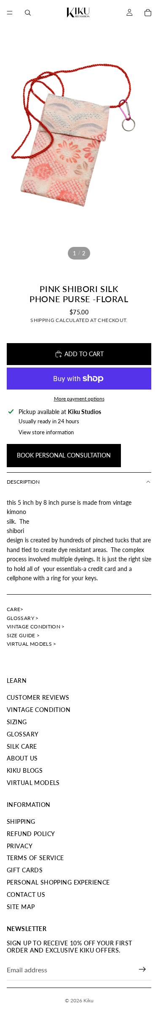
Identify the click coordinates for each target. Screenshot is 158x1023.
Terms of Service (35, 857)
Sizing (17, 721)
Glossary (22, 734)
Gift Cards (25, 870)
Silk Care (22, 746)
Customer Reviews (38, 697)
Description (23, 482)
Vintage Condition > (36, 626)
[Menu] (9, 12)
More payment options (79, 398)
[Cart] (148, 12)
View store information (46, 432)
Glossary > (23, 618)
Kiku (88, 1000)
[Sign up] (142, 969)
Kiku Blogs (25, 770)
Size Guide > (23, 635)
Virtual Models (33, 782)
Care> (15, 609)
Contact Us (26, 894)
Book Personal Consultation (64, 455)
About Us (22, 758)
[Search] (28, 12)
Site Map (21, 906)
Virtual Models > (31, 644)
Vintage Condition (38, 709)
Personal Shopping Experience (58, 882)
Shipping (21, 821)
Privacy (19, 846)
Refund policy (31, 833)
